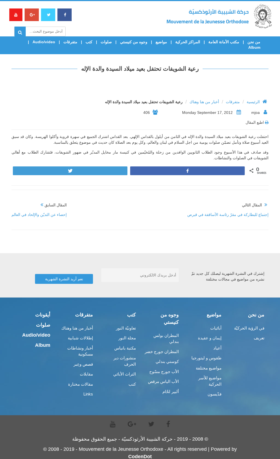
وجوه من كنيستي (133, 42)
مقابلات (86, 374)
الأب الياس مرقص (163, 381)
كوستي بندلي (167, 361)
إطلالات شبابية (80, 338)
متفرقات (70, 42)
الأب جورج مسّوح (164, 371)
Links (88, 394)
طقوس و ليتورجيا (206, 358)
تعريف (259, 338)
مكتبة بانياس (125, 348)
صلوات (106, 42)
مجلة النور (127, 338)
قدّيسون (214, 394)
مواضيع (161, 42)
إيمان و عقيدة (209, 338)
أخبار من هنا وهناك (204, 102)
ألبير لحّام (170, 391)
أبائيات (215, 328)
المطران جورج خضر (162, 351)
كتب (89, 42)
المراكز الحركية (187, 42)
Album (254, 47)
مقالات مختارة (80, 384)
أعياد (217, 348)
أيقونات (42, 314)
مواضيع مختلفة (208, 368)
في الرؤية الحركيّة (249, 328)
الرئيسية (253, 102)
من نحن (253, 42)
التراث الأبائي (124, 374)
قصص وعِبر (83, 364)
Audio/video (44, 42)
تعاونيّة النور (126, 328)
